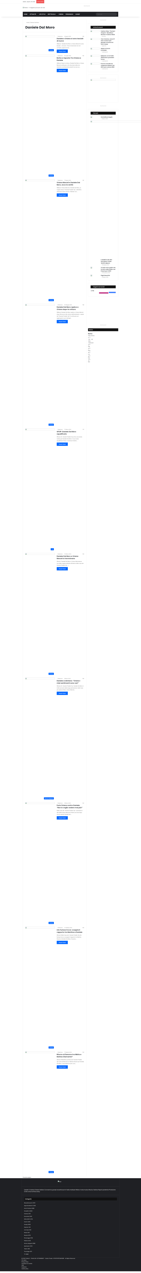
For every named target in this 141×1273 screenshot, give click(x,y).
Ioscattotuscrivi (61, 1190)
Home (25, 14)
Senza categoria (28, 1243)
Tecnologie (27, 1251)
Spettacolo (51, 14)
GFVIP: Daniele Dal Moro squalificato (66, 432)
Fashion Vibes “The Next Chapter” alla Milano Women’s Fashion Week (108, 32)
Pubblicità (24, 1267)
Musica (26, 1235)
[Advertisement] (103, 310)
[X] (117, 1270)
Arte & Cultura (27, 1208)
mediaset (72, 1190)
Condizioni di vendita (27, 1263)
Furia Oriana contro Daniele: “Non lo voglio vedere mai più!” (70, 806)
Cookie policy (25, 1268)
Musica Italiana (93, 1190)
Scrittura (34, 1191)
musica (86, 1190)
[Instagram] (115, 1270)
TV (24, 1254)
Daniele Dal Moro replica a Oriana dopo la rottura (67, 308)
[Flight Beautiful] (91, 275)
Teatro (25, 1248)
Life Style (42, 14)
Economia (26, 1216)
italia (68, 1190)
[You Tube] (116, 1270)
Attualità (33, 14)
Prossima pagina (27, 1177)
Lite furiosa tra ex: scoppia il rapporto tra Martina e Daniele (69, 931)
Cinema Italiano (39, 1190)
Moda (25, 1232)
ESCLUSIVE (27, 1219)
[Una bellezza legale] (91, 117)
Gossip (77, 14)
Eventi (25, 1221)
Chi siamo (24, 1260)
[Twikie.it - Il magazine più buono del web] (34, 8)
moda (82, 1190)
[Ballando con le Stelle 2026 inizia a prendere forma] (95, 58)
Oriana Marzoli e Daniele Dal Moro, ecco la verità (68, 183)
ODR (23, 1265)
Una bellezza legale (106, 117)
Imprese (26, 1227)
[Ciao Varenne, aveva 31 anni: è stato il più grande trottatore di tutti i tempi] (95, 41)
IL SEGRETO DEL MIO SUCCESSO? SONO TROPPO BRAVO (106, 261)
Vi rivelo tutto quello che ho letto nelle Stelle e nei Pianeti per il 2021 (108, 269)
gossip (54, 1190)
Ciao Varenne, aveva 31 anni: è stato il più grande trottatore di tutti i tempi (108, 41)
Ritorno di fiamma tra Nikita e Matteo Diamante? (69, 1055)
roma (29, 1191)
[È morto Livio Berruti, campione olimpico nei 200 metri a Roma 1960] (95, 66)
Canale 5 (27, 1190)
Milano (78, 1190)
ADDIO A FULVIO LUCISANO (105, 49)
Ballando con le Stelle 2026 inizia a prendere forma (107, 57)
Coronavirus (48, 1190)
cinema (32, 1190)
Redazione (60, 36)
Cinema (61, 14)
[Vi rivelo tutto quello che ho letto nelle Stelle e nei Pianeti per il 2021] (91, 267)
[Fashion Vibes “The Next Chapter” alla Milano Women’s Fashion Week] (95, 33)
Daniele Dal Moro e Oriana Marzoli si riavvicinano (67, 557)
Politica (26, 1240)
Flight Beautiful (105, 275)
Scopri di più (62, 51)
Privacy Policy (25, 1261)
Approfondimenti (28, 1205)
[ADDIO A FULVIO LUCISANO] (95, 51)
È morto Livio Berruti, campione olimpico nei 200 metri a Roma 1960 (107, 65)
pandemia (105, 1190)
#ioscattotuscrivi (28, 1203)
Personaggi (69, 14)
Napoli (100, 1190)
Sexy (38, 1191)
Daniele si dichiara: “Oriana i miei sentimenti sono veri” (68, 682)
